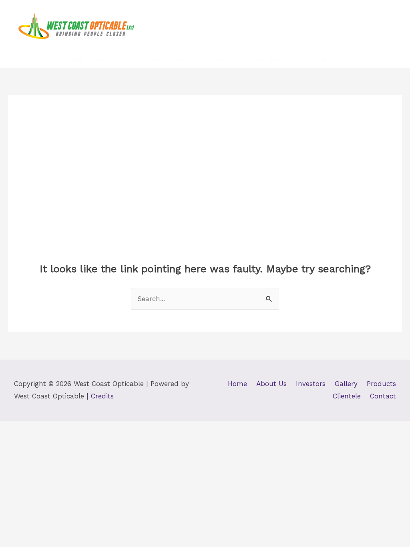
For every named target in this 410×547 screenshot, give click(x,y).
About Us (113, 60)
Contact (372, 60)
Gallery (229, 60)
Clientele (325, 60)
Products (275, 60)
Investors (172, 60)
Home (73, 60)
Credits (102, 396)
